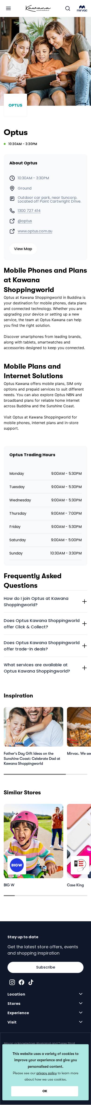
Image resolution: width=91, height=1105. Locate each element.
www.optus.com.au (35, 231)
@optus (25, 221)
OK (44, 1091)
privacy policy (46, 1073)
